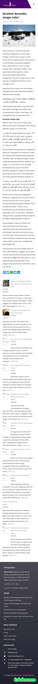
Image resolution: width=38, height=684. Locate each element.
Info (21, 21)
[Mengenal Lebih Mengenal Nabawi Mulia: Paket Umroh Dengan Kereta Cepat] (6, 283)
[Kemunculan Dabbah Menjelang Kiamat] (6, 370)
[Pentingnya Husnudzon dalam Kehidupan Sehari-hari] (6, 401)
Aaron (7, 21)
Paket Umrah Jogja (9, 639)
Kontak (6, 632)
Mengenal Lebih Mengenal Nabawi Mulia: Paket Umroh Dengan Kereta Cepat (21, 283)
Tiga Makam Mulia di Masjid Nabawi (21, 423)
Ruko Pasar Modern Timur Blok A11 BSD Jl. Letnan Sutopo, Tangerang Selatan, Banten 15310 (21, 665)
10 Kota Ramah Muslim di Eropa (20, 449)
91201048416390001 (17, 588)
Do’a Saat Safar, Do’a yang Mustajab (21, 339)
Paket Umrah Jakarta (10, 636)
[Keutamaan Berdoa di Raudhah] (6, 479)
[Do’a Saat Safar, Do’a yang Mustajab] (6, 343)
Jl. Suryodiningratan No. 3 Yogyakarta (20, 659)
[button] (25, 680)
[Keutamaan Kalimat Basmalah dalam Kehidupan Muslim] (6, 536)
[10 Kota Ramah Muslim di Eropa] (6, 453)
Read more (21, 306)
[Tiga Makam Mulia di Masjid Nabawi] (6, 428)
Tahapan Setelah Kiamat (10, 502)
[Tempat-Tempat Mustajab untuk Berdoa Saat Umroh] (6, 312)
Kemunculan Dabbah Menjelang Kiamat (16, 613)
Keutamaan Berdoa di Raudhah (20, 475)
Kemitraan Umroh (9, 629)
